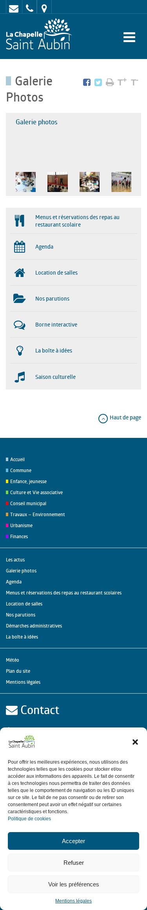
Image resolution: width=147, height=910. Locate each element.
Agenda (14, 581)
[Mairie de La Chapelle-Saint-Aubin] (41, 34)
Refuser (74, 862)
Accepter (73, 841)
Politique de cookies (29, 818)
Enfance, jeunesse (28, 481)
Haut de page (125, 417)
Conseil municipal (28, 503)
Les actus (15, 559)
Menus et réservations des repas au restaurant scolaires (64, 592)
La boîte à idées (22, 636)
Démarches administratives (34, 625)
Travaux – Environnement (37, 514)
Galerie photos (37, 121)
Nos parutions (20, 614)
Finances (19, 536)
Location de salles (24, 603)
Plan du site (18, 671)
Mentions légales (73, 901)
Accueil (17, 459)
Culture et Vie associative (36, 492)
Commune (20, 470)
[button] (135, 742)
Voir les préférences (73, 884)
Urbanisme (21, 525)
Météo (12, 660)
